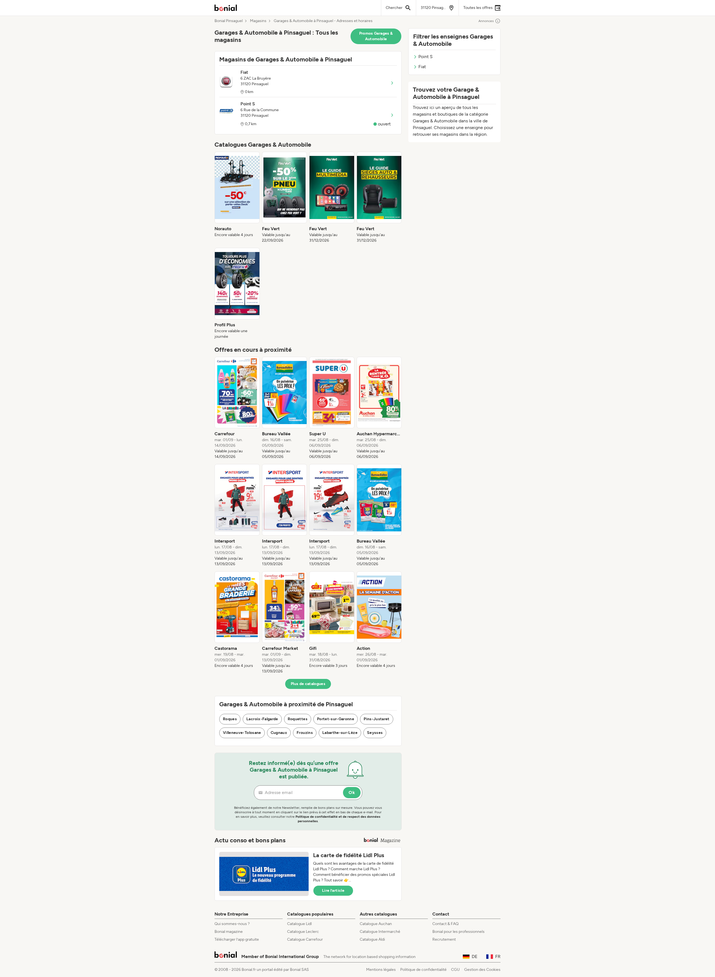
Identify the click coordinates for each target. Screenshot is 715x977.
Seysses (375, 732)
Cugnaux (279, 732)
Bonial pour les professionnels (458, 931)
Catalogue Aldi (372, 939)
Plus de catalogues (308, 683)
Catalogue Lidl (299, 923)
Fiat (422, 66)
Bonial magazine (228, 931)
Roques (230, 719)
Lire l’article (333, 890)
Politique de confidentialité (423, 969)
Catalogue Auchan (376, 923)
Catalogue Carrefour (305, 939)
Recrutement (444, 939)
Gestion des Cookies (482, 969)
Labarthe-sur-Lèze (340, 732)
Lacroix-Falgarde (262, 719)
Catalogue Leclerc (303, 931)
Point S (425, 56)
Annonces (486, 21)
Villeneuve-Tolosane (242, 732)
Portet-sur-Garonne (335, 719)
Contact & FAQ (445, 923)
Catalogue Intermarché (380, 931)
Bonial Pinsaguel (228, 21)
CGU (455, 969)
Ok (352, 792)
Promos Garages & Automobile (376, 36)
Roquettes (298, 719)
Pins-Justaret (377, 719)
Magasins (258, 21)
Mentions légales (381, 969)
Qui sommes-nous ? (232, 923)
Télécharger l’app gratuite (236, 939)
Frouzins (305, 732)
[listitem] (237, 197)
